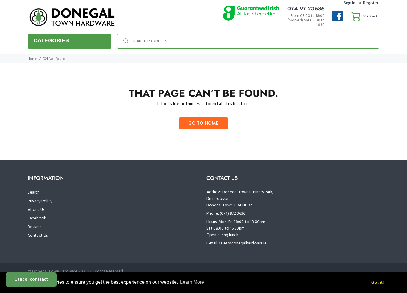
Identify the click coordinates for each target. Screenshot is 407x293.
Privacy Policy (40, 201)
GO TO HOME (203, 123)
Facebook (37, 218)
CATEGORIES (51, 40)
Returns (34, 227)
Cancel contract (31, 279)
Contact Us (38, 235)
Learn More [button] (192, 282)
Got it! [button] (377, 282)
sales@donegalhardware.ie (243, 243)
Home (32, 59)
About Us (36, 209)
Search (34, 192)
